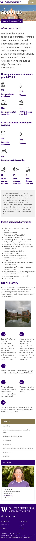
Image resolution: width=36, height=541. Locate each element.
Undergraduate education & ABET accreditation (18, 448)
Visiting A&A (7, 440)
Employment (7, 444)
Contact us (6, 456)
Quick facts (6, 426)
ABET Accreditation (14, 533)
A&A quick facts (16, 21)
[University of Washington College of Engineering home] (18, 509)
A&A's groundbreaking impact (12, 436)
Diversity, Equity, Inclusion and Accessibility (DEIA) (16, 431)
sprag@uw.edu (8, 495)
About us (5, 21)
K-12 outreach (7, 452)
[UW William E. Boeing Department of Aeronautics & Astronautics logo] (10, 2)
